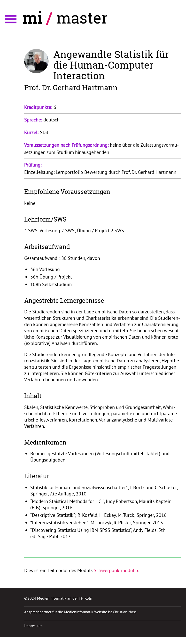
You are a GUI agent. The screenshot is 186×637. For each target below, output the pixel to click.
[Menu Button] (10, 19)
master (82, 17)
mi (32, 17)
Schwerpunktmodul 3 (116, 570)
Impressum (33, 625)
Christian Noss (125, 611)
